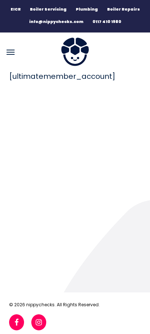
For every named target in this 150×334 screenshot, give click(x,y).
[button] (11, 51)
